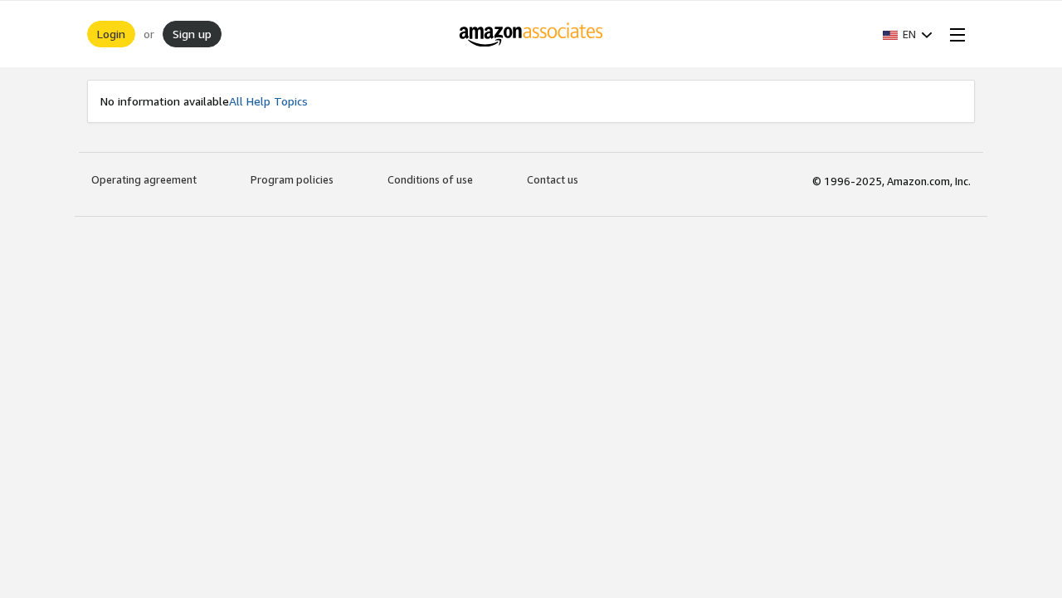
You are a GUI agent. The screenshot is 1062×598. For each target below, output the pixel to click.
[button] (907, 34)
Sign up (192, 34)
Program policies (292, 179)
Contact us (552, 179)
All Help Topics (268, 101)
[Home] (531, 34)
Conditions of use (430, 179)
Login (111, 34)
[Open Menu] (954, 34)
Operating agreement (144, 179)
